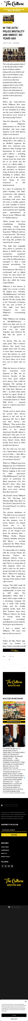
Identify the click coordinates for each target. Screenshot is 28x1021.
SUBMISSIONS (5, 850)
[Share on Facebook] (9, 656)
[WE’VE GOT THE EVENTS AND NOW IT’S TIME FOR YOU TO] (14, 712)
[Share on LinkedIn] (13, 656)
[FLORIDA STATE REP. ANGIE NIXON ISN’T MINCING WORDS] (14, 736)
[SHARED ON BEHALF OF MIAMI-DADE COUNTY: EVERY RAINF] (14, 782)
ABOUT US (4, 853)
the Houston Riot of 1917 (14, 67)
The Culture (16, 43)
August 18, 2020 (7, 43)
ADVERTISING (5, 847)
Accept (14, 1015)
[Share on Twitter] (11, 656)
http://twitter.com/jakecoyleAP (14, 646)
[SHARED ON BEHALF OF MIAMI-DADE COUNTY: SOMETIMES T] (14, 759)
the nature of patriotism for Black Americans (14, 478)
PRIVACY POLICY (14, 1018)
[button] (26, 1001)
